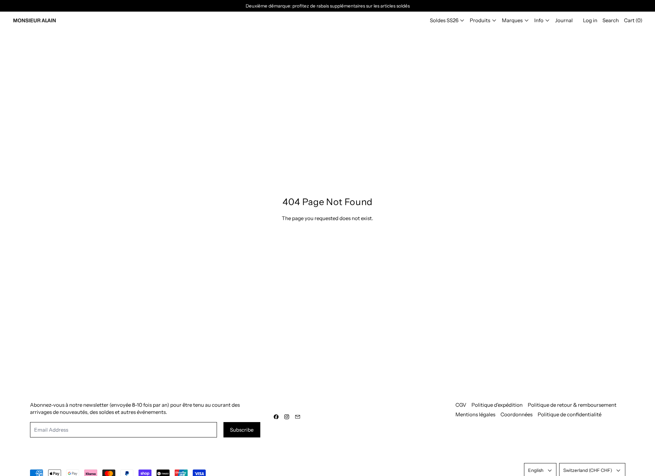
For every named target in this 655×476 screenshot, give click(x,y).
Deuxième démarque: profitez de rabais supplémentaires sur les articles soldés (328, 6)
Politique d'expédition (497, 405)
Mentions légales (475, 414)
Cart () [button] (633, 20)
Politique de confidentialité (569, 414)
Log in (590, 20)
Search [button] (610, 20)
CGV (460, 405)
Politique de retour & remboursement (572, 405)
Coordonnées (516, 414)
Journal (564, 20)
